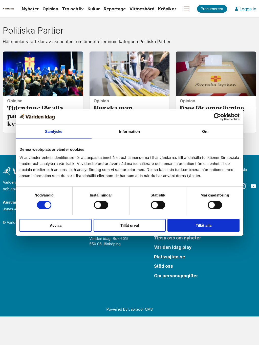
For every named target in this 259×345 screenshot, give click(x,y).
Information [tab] (129, 131)
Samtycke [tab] (53, 131)
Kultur (94, 8)
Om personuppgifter (176, 275)
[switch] (101, 205)
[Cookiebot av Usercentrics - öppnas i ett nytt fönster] (217, 117)
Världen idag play (172, 247)
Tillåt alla (203, 225)
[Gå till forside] (8, 9)
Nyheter (30, 8)
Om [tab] (205, 131)
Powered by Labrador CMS (129, 309)
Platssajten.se (169, 256)
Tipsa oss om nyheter (177, 237)
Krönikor (167, 8)
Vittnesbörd (142, 8)
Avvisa (55, 225)
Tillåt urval (129, 225)
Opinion (50, 8)
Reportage (115, 8)
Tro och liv (73, 8)
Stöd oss (163, 266)
